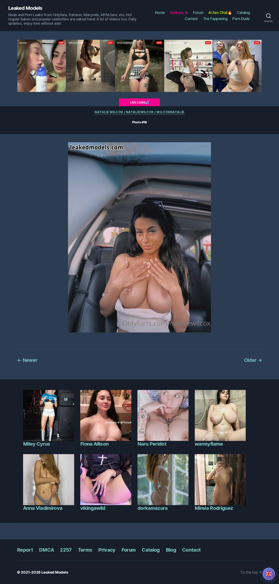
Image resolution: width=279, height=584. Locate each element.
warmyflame (209, 444)
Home (160, 12)
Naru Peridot (151, 444)
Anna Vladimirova (42, 508)
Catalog (243, 12)
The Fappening (215, 19)
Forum (198, 12)
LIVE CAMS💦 (139, 102)
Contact (191, 19)
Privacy (106, 550)
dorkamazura (152, 508)
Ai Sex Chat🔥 (220, 12)
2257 (65, 550)
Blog (171, 550)
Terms (85, 550)
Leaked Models (25, 8)
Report (25, 550)
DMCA (46, 550)
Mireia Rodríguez (214, 508)
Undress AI (179, 12)
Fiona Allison (94, 444)
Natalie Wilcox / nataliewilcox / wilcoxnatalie (139, 112)
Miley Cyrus (36, 444)
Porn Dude (241, 19)
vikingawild (92, 508)
